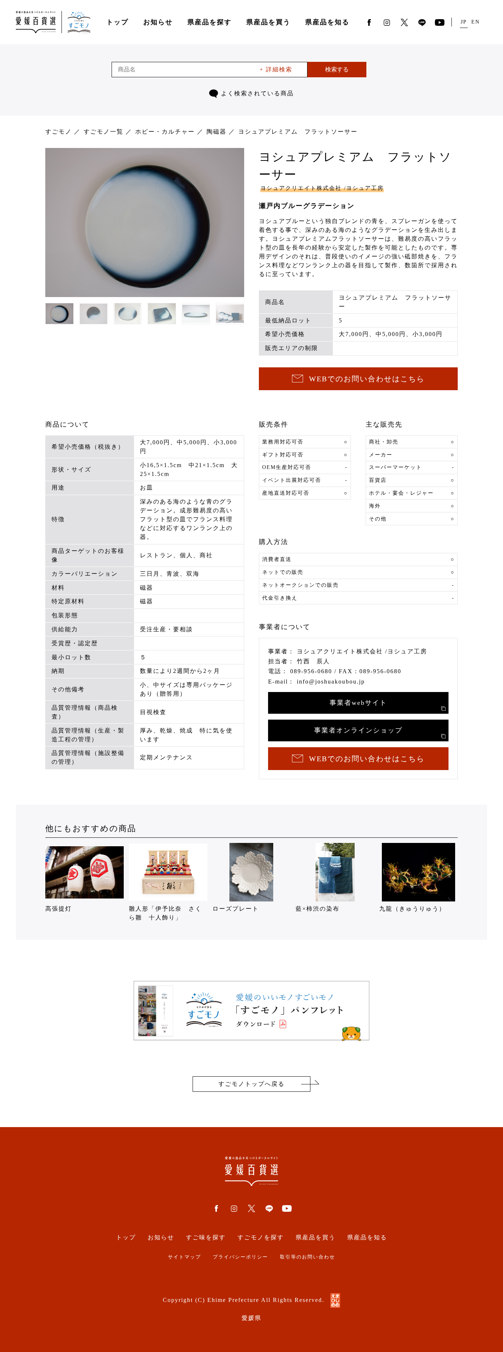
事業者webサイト (358, 702)
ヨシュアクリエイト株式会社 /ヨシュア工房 (322, 188)
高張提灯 (58, 909)
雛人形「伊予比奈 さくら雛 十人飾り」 (165, 913)
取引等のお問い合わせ (307, 1257)
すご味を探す (206, 1237)
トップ (117, 22)
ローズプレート (235, 909)
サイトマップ (184, 1257)
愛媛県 (251, 1318)
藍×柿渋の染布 (318, 909)
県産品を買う (268, 22)
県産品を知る (327, 22)
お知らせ (158, 22)
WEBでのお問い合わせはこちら (367, 379)
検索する (337, 69)
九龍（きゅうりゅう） (412, 909)
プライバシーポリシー (240, 1257)
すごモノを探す (261, 1237)
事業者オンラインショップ (358, 730)
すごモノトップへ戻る (251, 1084)
